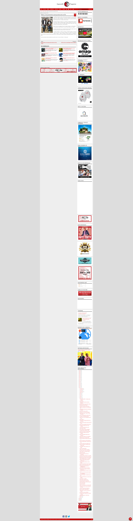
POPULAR (44, 9)
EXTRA (41, 9)
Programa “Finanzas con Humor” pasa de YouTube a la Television (84, 350)
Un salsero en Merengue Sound (84, 416)
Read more (49, 60)
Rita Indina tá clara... (82, 452)
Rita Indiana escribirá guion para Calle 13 (85, 456)
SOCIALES (60, 9)
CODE (92, 519)
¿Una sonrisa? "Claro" (83, 428)
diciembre (81, 388)
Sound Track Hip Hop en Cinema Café (85, 415)
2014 (80, 383)
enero (81, 497)
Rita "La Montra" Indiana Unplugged (85, 429)
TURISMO (63, 9)
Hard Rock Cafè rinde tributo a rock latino (85, 455)
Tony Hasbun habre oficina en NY (84, 427)
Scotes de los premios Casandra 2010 (85, 431)
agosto (81, 392)
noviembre (81, 389)
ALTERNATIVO (52, 9)
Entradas (80, 284)
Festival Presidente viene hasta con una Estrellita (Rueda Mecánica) (86, 319)
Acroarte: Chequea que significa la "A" (85, 443)
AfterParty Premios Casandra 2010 (84, 437)
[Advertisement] (84, 197)
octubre (81, 390)
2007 (80, 500)
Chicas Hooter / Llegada (83, 478)
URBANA (48, 9)
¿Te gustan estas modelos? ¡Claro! (84, 430)
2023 (80, 373)
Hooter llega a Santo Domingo (84, 479)
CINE (66, 9)
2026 (80, 370)
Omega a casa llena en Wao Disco (84, 406)
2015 (80, 382)
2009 (80, 498)
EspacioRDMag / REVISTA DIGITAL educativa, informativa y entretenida (55, 519)
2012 (80, 385)
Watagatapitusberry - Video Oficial (84, 495)
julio (80, 393)
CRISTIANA (56, 9)
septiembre (81, 391)
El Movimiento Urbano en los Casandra (85, 436)
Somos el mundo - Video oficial (84, 489)
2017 (80, 380)
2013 (80, 384)
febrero (81, 496)
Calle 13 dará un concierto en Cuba (85, 451)
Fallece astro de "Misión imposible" (85, 449)
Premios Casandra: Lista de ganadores (85, 440)
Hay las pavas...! (82, 419)
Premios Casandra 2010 (83, 448)
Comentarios (81, 286)
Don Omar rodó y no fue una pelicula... (85, 450)
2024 (80, 372)
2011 (80, 386)
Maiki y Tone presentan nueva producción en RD (53, 14)
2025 (80, 371)
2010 (80, 387)
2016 (80, 381)
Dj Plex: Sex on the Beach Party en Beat (85, 424)
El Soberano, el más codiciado (84, 492)
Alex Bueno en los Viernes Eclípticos (85, 412)
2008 (80, 499)
